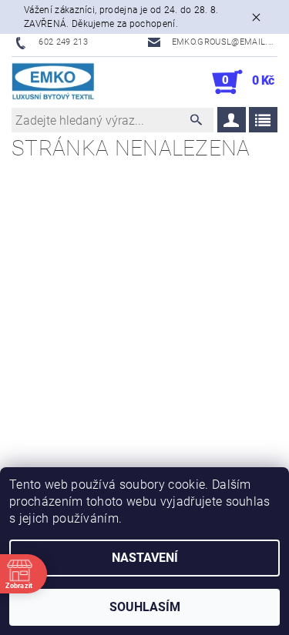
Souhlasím (144, 607)
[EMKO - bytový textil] (54, 82)
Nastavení (145, 557)
